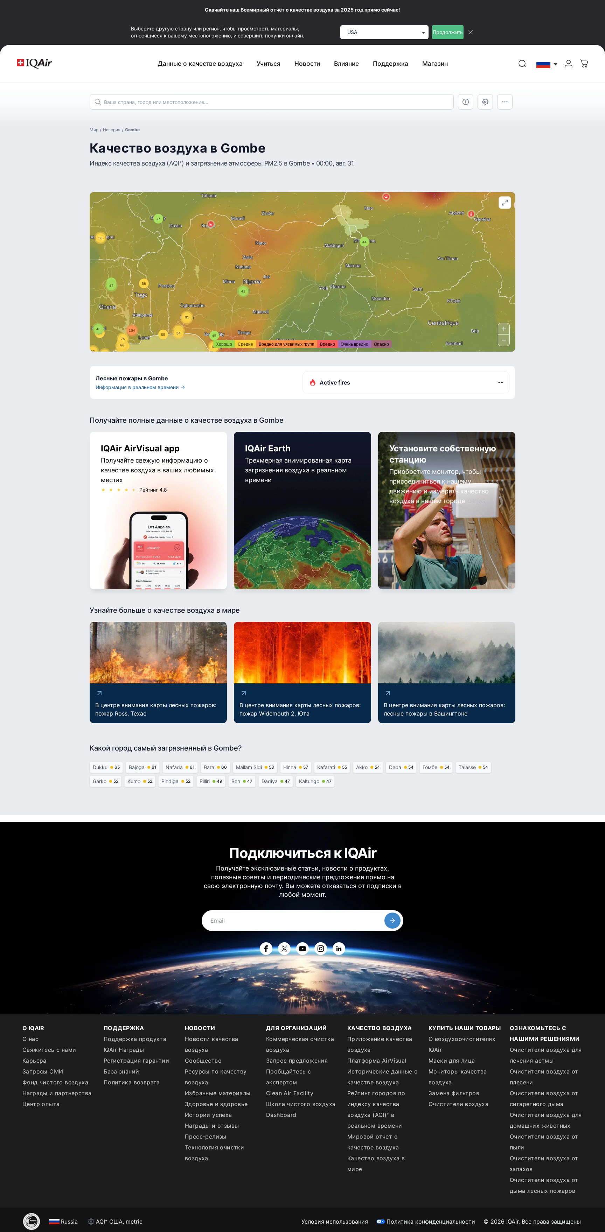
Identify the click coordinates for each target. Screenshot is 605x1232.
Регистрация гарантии (136, 1060)
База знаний (121, 1071)
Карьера (34, 1060)
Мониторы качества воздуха (458, 1077)
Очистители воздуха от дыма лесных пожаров (544, 1185)
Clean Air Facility (289, 1093)
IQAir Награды (124, 1049)
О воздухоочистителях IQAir (462, 1044)
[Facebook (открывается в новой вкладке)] (266, 948)
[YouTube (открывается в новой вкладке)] (302, 948)
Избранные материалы (218, 1093)
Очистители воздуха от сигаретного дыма (544, 1098)
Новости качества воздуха (211, 1044)
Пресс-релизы (206, 1136)
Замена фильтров (454, 1093)
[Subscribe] (392, 921)
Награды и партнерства (56, 1093)
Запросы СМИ (42, 1071)
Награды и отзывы (212, 1125)
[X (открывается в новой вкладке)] (284, 948)
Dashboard (281, 1114)
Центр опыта (41, 1103)
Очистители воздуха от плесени (544, 1077)
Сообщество (203, 1060)
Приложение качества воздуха (379, 1044)
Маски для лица (452, 1060)
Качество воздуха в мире (376, 1164)
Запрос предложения (297, 1060)
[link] (522, 63)
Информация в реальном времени (137, 387)
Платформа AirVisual (376, 1060)
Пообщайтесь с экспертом (288, 1077)
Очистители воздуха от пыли (544, 1142)
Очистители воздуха (458, 1103)
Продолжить (448, 32)
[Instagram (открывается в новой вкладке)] (320, 948)
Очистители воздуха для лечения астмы (546, 1055)
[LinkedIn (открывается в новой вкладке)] (339, 948)
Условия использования (334, 1221)
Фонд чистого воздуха (55, 1082)
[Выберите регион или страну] (547, 64)
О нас (30, 1038)
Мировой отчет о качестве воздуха (373, 1142)
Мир (94, 129)
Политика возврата (132, 1082)
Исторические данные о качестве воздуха (382, 1077)
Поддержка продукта (135, 1038)
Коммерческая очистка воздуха (300, 1044)
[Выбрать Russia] (547, 64)
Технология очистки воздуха (214, 1153)
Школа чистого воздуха (300, 1103)
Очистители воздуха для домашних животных (546, 1120)
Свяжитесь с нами (49, 1049)
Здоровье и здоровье (216, 1103)
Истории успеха (208, 1114)
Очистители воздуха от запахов (544, 1164)
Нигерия (111, 129)
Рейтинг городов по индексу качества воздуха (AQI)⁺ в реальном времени (376, 1109)
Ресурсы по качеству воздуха (216, 1077)
